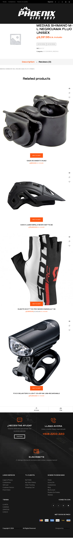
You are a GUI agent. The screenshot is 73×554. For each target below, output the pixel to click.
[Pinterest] (69, 2)
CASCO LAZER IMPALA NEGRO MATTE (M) (36, 225)
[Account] (36, 408)
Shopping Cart (29, 487)
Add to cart (36, 155)
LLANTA (5, 504)
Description (28, 62)
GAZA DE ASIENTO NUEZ (36, 160)
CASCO (5, 512)
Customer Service (8, 487)
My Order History (30, 482)
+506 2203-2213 (53, 434)
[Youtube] (66, 2)
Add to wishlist (69, 97)
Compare (69, 93)
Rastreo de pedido (54, 492)
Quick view (69, 88)
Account (36, 410)
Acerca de (51, 482)
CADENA (6, 507)
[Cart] (61, 408)
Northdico (67, 528)
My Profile (28, 480)
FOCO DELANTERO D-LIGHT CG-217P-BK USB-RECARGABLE (36, 393)
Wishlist (50, 495)
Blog (49, 487)
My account (51, 490)
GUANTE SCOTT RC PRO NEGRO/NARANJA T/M (36, 309)
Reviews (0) (45, 62)
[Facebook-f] (55, 2)
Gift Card (5, 485)
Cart (61, 410)
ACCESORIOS (47, 51)
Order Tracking (30, 485)
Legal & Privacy (8, 480)
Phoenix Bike (18, 528)
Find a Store (6, 490)
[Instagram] (62, 2)
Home (50, 480)
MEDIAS (55, 51)
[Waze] (59, 2)
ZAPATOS (6, 509)
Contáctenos (7, 482)
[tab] (28, 62)
